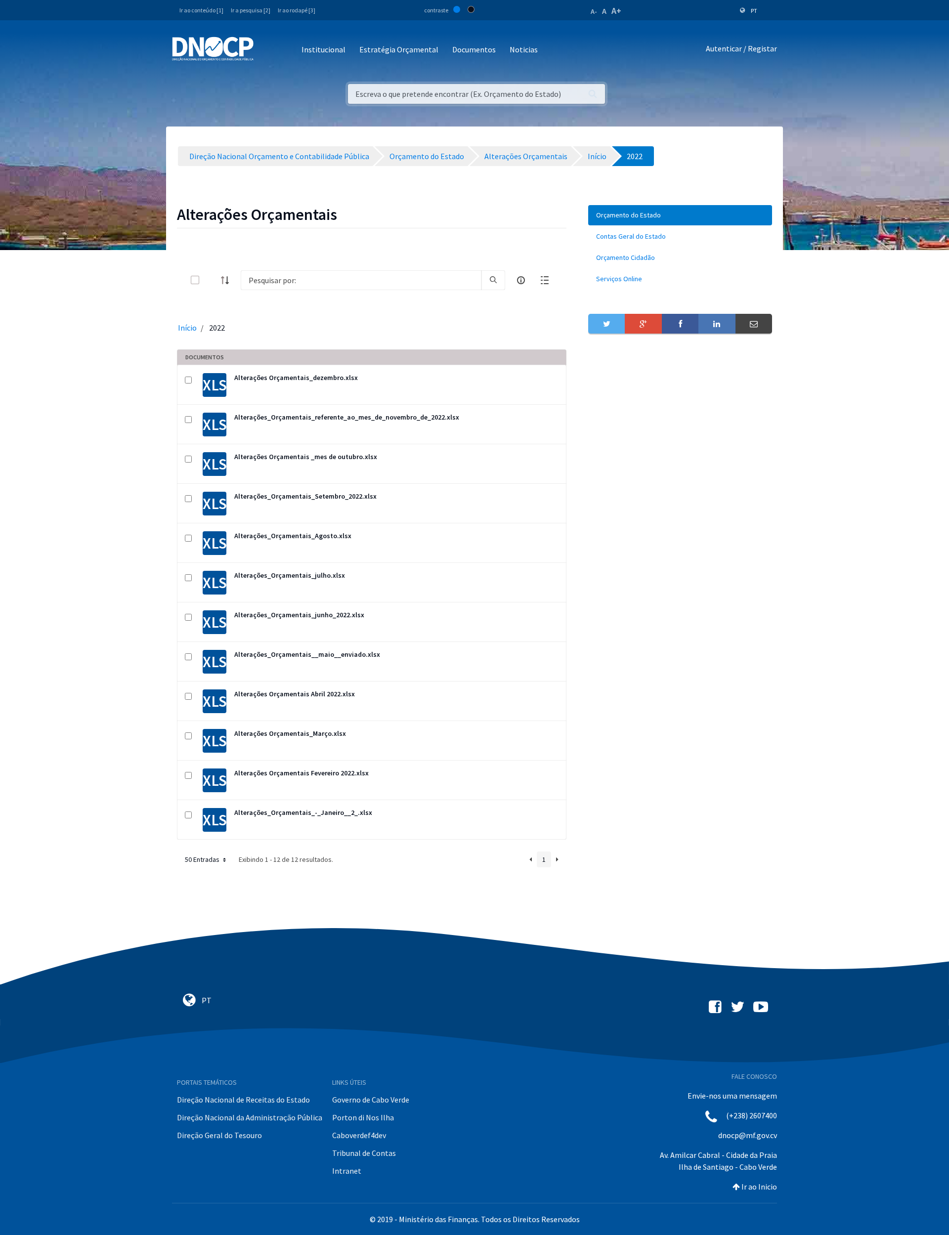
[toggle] (211, 280)
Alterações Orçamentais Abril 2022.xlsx (294, 693)
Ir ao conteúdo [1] (201, 10)
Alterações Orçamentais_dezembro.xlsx (296, 377)
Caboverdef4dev (359, 1135)
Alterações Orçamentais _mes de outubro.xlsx (305, 456)
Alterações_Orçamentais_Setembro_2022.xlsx (305, 496)
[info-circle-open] (521, 280)
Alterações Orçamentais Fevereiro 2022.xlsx (301, 772)
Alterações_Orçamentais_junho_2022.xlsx (299, 614)
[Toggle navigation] (267, 50)
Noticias (524, 49)
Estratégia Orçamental (398, 49)
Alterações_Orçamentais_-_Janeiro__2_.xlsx (303, 812)
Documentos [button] (474, 49)
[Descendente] (228, 280)
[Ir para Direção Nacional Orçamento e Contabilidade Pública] (213, 49)
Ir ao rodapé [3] (296, 10)
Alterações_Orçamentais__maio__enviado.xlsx (307, 654)
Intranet (346, 1171)
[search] (493, 280)
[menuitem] (680, 215)
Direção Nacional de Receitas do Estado (243, 1100)
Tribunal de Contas (364, 1153)
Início (187, 328)
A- (594, 11)
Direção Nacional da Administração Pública (249, 1117)
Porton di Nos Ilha (363, 1117)
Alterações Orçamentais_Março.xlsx (290, 733)
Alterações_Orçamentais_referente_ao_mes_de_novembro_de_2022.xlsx (346, 417)
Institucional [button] (323, 49)
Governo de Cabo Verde (370, 1100)
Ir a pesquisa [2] (250, 10)
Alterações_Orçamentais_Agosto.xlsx (292, 535)
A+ (616, 10)
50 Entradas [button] (203, 859)
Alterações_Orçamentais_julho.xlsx (289, 575)
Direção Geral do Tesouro (219, 1135)
